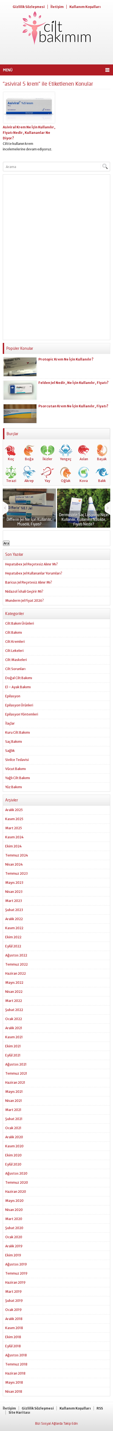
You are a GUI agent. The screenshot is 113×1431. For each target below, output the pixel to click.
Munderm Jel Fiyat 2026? (24, 600)
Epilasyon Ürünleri (19, 705)
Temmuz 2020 (16, 1182)
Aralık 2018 (13, 1319)
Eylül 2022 (13, 946)
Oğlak (65, 481)
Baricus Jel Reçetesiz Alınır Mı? (28, 582)
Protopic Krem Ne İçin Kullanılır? (66, 359)
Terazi (11, 481)
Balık (102, 481)
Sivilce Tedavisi (17, 760)
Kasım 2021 (14, 1037)
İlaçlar (10, 723)
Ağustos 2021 (16, 1064)
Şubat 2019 (14, 1301)
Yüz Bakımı (13, 787)
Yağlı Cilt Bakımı (17, 778)
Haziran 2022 (15, 973)
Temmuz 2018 (16, 1364)
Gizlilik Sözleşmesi (29, 7)
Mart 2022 (13, 1001)
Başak (102, 459)
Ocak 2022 (13, 1019)
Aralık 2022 (14, 919)
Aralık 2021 (13, 1028)
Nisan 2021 (13, 1101)
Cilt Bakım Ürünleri (19, 623)
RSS (100, 1408)
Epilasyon (12, 696)
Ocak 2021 (13, 1128)
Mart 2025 (13, 828)
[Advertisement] (56, 55)
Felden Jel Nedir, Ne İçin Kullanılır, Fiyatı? (73, 383)
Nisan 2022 (13, 992)
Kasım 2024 (14, 837)
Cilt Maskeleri (16, 660)
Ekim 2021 (13, 1046)
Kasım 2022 (14, 928)
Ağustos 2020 (16, 1173)
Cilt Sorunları (15, 669)
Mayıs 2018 (14, 1382)
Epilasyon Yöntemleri (21, 714)
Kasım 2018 (14, 1328)
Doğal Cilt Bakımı (18, 678)
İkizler (47, 459)
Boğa (29, 459)
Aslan (84, 459)
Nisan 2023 (13, 892)
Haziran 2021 (15, 1082)
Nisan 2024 (14, 864)
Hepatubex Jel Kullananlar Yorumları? (33, 573)
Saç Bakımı (13, 741)
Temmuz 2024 (16, 855)
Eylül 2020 (13, 1164)
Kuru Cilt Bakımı (17, 732)
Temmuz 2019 (16, 1273)
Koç (11, 459)
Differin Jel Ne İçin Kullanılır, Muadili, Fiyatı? (29, 521)
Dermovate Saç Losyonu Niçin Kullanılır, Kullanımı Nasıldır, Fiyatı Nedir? (84, 519)
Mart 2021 (13, 1110)
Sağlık (10, 751)
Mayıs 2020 (14, 1201)
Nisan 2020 (14, 1210)
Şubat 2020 (14, 1228)
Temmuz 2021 (16, 1073)
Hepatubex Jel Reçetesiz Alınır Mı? (31, 564)
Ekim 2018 (13, 1337)
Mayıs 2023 (14, 882)
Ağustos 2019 (16, 1264)
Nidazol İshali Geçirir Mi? (24, 591)
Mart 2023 (13, 901)
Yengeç (65, 459)
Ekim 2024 (13, 846)
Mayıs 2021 (14, 1091)
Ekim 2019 (13, 1255)
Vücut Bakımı (15, 769)
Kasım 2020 (14, 1146)
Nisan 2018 (13, 1391)
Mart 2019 (13, 1291)
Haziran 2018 (15, 1373)
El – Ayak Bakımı (18, 687)
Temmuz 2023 (16, 873)
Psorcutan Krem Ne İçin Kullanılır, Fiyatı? (73, 406)
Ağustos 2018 (16, 1355)
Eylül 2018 (13, 1346)
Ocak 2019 (13, 1310)
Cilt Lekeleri (14, 651)
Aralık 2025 (14, 810)
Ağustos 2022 (16, 955)
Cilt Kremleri (15, 641)
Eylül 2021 (13, 1055)
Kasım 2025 (14, 819)
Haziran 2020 (15, 1191)
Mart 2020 (13, 1219)
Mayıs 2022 (14, 982)
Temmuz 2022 (16, 964)
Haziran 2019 (15, 1282)
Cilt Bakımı (13, 632)
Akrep (29, 481)
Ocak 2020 (13, 1237)
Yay (47, 481)
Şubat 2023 (14, 910)
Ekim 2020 (13, 1155)
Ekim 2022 (13, 937)
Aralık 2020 (14, 1137)
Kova (84, 481)
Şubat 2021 (13, 1119)
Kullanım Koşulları (85, 7)
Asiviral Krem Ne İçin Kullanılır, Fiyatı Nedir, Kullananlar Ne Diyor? (29, 132)
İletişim (57, 7)
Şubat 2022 (14, 1010)
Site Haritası (19, 1412)
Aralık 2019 (13, 1246)
